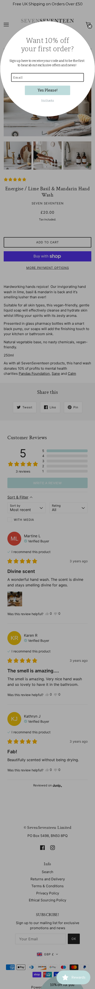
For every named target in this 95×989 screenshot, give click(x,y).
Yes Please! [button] (48, 90)
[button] (89, 26)
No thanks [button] (47, 100)
